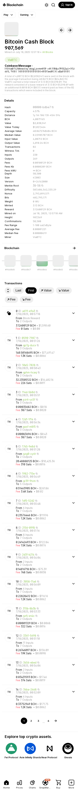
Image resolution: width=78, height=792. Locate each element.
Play (6, 14)
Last (18, 290)
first (31, 290)
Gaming (24, 14)
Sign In (69, 5)
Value (48, 290)
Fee (12, 299)
